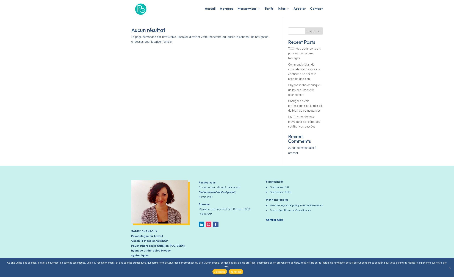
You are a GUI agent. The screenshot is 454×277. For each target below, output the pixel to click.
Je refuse (236, 271)
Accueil (210, 9)
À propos (226, 9)
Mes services (247, 9)
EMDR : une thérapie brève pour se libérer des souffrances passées (304, 121)
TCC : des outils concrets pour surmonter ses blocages (304, 53)
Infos (282, 9)
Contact (316, 9)
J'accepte (219, 271)
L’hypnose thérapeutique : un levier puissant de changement (305, 89)
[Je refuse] (449, 267)
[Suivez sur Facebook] (215, 224)
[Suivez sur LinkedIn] (201, 224)
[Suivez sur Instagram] (208, 224)
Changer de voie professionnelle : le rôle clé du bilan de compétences (305, 105)
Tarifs (268, 9)
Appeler (300, 9)
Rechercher (314, 31)
